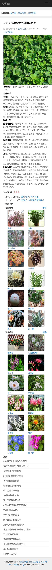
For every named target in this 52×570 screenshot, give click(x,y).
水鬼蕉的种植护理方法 (13, 475)
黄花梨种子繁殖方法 (12, 539)
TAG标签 (36, 561)
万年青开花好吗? (10, 534)
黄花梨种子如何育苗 (29, 196)
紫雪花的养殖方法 (11, 514)
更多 (45, 207)
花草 (24, 564)
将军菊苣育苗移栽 (11, 480)
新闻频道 (22, 13)
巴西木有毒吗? (9, 553)
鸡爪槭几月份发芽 (11, 548)
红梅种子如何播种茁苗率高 (32, 199)
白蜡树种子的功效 (11, 495)
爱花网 (6, 3)
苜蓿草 (16, 191)
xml (30, 561)
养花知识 (32, 13)
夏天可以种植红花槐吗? (13, 524)
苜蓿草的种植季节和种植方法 (16, 466)
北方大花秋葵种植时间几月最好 (17, 529)
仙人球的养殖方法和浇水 (14, 544)
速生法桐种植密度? (11, 500)
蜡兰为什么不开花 (11, 490)
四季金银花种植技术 (12, 519)
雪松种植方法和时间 (12, 485)
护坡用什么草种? (10, 509)
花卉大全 (22, 28)
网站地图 (24, 561)
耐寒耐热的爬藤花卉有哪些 (15, 505)
